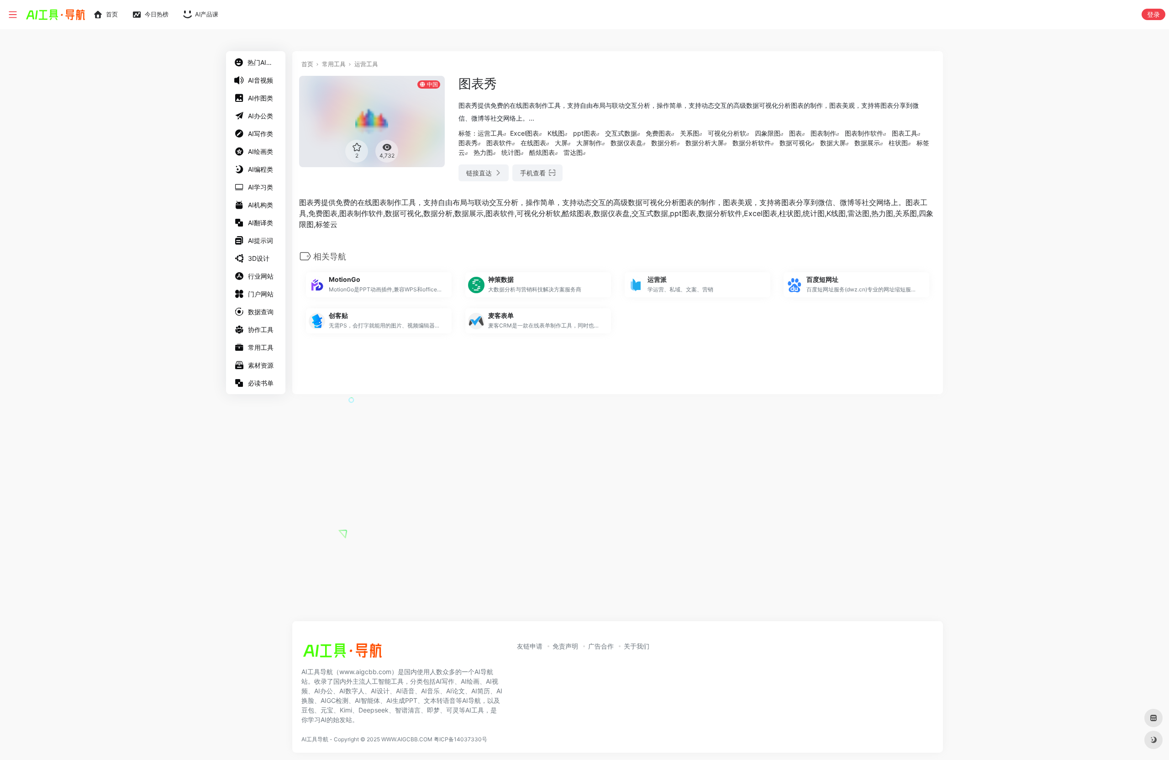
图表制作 (823, 133)
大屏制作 (589, 143)
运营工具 (366, 64)
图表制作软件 (864, 133)
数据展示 (867, 143)
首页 (307, 64)
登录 (1153, 14)
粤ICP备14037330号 (460, 739)
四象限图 (767, 133)
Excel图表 (524, 133)
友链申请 (529, 646)
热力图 (483, 152)
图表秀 (468, 143)
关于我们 (636, 646)
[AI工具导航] (342, 653)
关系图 (689, 133)
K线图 (556, 133)
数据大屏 (833, 143)
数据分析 (664, 143)
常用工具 (334, 64)
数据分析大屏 (704, 143)
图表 (795, 133)
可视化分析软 (727, 133)
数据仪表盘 (626, 143)
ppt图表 (584, 133)
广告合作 (601, 646)
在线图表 (533, 143)
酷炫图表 (542, 152)
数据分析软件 (751, 143)
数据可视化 (795, 143)
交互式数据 (621, 133)
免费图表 (658, 133)
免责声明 (565, 646)
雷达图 (573, 152)
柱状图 (898, 143)
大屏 (561, 143)
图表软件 (499, 143)
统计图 (511, 152)
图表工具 (904, 133)
